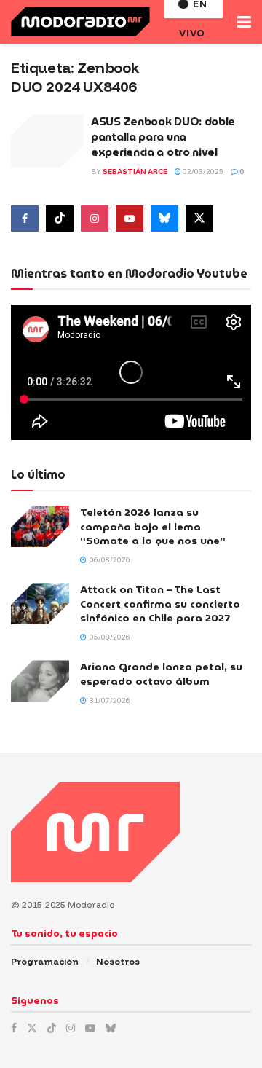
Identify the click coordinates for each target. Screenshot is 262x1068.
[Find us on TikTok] (51, 1028)
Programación (45, 961)
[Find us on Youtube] (129, 218)
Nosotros (118, 961)
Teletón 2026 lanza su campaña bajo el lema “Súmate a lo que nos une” (153, 526)
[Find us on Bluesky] (164, 218)
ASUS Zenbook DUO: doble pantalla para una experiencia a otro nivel (163, 137)
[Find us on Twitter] (199, 218)
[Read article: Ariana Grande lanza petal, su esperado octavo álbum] (40, 681)
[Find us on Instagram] (94, 218)
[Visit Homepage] (80, 21)
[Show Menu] (244, 22)
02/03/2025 (202, 171)
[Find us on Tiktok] (60, 218)
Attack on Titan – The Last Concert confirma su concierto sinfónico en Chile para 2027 (160, 603)
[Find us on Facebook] (25, 218)
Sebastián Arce (135, 171)
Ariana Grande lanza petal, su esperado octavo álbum (161, 674)
